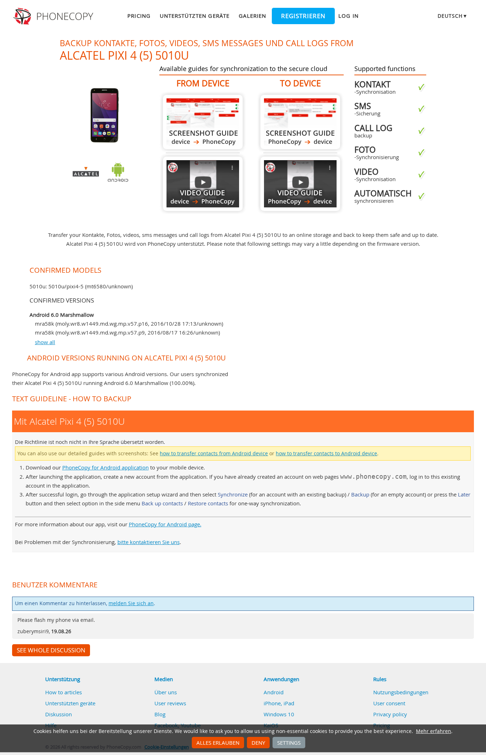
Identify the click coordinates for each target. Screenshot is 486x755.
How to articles (63, 692)
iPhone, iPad (279, 703)
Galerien (252, 15)
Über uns (165, 692)
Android (274, 692)
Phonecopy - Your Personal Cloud (54, 16)
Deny (258, 742)
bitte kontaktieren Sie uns (148, 541)
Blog (159, 714)
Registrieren (303, 16)
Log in (348, 15)
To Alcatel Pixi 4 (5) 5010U (300, 122)
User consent (389, 703)
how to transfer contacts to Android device (326, 453)
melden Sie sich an (131, 603)
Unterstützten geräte (194, 15)
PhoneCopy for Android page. (165, 524)
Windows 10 (279, 714)
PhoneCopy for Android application (105, 467)
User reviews (170, 703)
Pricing (138, 15)
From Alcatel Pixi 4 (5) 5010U (203, 122)
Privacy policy (390, 714)
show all (45, 342)
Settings (289, 742)
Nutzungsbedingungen (400, 692)
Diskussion (58, 714)
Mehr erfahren (433, 731)
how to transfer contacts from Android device (214, 453)
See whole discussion (51, 650)
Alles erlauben (217, 742)
